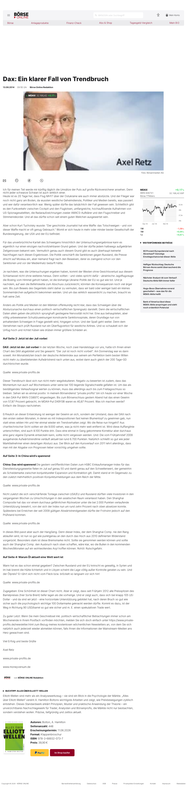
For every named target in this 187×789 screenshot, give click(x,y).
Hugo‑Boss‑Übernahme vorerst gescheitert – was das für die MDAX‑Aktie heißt (158, 291)
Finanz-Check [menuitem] (73, 22)
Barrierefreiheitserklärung (71, 784)
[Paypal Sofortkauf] (39, 752)
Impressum (166, 784)
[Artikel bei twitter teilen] (41, 180)
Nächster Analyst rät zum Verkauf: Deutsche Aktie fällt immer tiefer (160, 279)
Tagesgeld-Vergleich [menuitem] (141, 22)
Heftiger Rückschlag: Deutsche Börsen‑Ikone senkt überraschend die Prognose (162, 267)
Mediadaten (181, 784)
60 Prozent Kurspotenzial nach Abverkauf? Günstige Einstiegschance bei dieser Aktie (159, 254)
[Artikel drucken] (16, 180)
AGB (104, 784)
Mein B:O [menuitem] (174, 22)
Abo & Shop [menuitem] (105, 22)
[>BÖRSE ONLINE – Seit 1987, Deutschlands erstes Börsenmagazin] (21, 15)
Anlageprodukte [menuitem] (40, 22)
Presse (114, 784)
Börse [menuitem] (10, 22)
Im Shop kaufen (62, 752)
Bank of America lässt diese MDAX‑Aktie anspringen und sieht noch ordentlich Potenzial (160, 304)
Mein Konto (174, 15)
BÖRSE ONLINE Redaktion (30, 677)
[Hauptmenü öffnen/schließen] (8, 15)
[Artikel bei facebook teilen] (29, 180)
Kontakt (153, 784)
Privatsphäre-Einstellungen (133, 784)
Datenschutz (91, 784)
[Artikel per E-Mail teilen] (4, 180)
